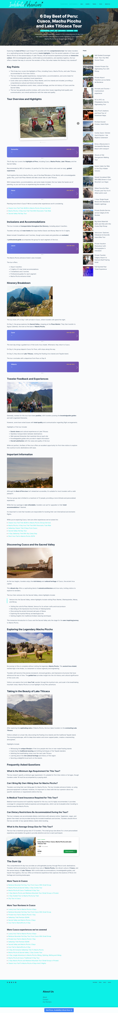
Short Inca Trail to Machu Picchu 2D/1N (21, 536)
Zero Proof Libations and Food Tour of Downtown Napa (102, 113)
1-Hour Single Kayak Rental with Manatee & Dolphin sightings (102, 202)
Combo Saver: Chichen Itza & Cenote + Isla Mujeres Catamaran (102, 135)
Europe (88, 4)
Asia (81, 4)
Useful (109, 982)
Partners (95, 982)
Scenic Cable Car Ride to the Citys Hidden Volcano (102, 168)
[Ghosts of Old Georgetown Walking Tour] (88, 159)
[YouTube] (15, 982)
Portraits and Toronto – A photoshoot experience (102, 91)
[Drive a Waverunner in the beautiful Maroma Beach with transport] (88, 148)
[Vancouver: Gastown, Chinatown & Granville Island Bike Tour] (88, 237)
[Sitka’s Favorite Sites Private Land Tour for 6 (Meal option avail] (88, 193)
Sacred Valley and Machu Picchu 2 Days (22, 920)
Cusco (52, 30)
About (104, 982)
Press (100, 982)
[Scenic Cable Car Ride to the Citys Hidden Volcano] (88, 170)
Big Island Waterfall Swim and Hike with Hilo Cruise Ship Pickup (103, 224)
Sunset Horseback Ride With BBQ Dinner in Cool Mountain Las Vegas (103, 179)
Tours (75, 30)
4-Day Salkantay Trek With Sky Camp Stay (22, 533)
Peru (56, 30)
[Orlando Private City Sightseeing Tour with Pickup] (88, 71)
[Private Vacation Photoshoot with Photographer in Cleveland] (88, 248)
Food (100, 4)
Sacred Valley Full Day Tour (17, 213)
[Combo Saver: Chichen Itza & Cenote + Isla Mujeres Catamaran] (88, 137)
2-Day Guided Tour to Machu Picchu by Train (23, 896)
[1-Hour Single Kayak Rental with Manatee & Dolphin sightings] (88, 204)
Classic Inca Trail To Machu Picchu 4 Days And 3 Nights (27, 963)
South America (73, 4)
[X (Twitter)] (9, 982)
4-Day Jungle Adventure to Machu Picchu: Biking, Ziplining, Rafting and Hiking (34, 955)
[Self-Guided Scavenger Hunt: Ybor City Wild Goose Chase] (88, 60)
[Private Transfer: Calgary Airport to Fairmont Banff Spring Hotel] (88, 259)
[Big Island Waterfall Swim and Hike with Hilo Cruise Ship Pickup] (88, 226)
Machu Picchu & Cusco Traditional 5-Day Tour (23, 890)
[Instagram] (11, 982)
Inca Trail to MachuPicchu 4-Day (19, 923)
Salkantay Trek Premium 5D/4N (18, 917)
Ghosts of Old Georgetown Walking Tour (102, 157)
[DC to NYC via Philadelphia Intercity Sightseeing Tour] (88, 104)
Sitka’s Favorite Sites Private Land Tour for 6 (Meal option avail (102, 190)
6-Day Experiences (45, 30)
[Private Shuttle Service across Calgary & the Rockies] (88, 215)
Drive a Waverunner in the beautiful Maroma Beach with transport (102, 146)
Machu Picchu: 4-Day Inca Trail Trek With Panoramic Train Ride (29, 211)
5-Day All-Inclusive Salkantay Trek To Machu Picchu (26, 950)
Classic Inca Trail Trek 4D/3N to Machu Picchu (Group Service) (29, 208)
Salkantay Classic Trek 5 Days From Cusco (22, 528)
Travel (94, 4)
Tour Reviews (64, 4)
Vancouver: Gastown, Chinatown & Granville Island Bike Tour (102, 235)
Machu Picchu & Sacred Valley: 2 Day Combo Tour (25, 888)
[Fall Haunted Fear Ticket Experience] (88, 271)
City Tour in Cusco (14, 898)
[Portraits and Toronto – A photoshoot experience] (88, 93)
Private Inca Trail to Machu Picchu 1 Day (22, 915)
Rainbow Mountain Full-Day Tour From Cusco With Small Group (29, 885)
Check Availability (69, 851)
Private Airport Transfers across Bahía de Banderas (102, 80)
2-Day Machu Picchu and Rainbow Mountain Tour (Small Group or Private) (33, 893)
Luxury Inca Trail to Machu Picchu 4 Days (22, 909)
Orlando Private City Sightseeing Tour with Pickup (102, 69)
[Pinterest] (13, 982)
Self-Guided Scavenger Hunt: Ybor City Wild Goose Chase (102, 58)
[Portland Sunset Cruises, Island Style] (88, 126)
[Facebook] (7, 982)
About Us (107, 4)
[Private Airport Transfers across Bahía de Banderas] (88, 82)
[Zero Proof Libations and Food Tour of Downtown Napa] (88, 115)
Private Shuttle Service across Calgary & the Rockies (102, 213)
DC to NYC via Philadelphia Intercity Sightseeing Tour (102, 102)
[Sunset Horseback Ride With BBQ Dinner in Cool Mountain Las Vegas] (88, 182)
